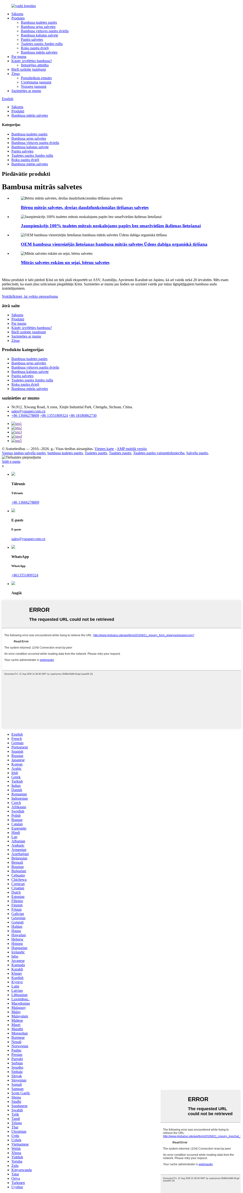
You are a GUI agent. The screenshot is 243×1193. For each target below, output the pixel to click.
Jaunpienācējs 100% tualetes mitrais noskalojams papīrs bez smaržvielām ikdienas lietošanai (111, 225)
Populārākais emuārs (36, 78)
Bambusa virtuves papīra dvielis (45, 31)
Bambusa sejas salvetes (38, 27)
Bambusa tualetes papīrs (39, 22)
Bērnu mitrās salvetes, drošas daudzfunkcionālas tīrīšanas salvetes (85, 207)
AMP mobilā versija (132, 449)
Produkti (17, 111)
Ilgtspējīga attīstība (35, 65)
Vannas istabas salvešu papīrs (24, 453)
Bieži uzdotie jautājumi (28, 69)
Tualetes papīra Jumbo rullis (42, 44)
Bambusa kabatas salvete (39, 35)
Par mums (18, 57)
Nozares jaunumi (33, 86)
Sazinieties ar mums (26, 91)
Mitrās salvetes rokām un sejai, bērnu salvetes (65, 262)
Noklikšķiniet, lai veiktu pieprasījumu (30, 296)
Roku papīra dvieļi (35, 48)
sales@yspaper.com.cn (28, 411)
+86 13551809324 (54, 415)
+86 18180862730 (83, 415)
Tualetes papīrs (96, 453)
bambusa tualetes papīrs (65, 453)
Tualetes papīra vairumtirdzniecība (158, 453)
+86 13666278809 (25, 415)
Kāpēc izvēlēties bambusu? (31, 61)
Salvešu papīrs (197, 453)
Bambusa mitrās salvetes (39, 52)
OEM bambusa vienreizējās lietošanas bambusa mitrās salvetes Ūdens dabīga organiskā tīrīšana (114, 244)
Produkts (18, 18)
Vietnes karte (104, 449)
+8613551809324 (24, 575)
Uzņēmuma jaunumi (36, 82)
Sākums (17, 14)
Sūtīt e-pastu (11, 462)
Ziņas (15, 74)
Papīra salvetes (32, 39)
